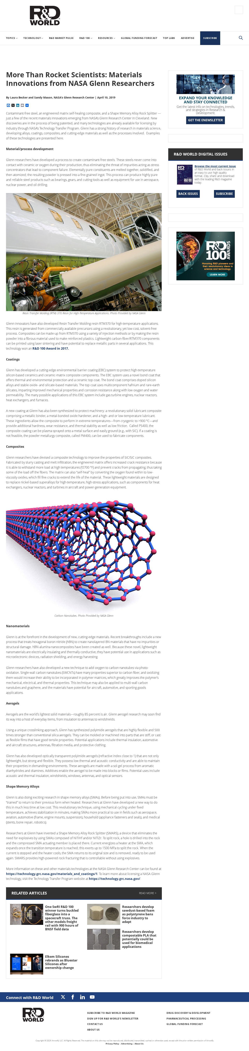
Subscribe (224, 194)
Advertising (126, 1043)
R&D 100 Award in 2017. (50, 348)
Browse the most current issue (215, 166)
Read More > (147, 893)
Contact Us (95, 1024)
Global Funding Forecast (185, 1024)
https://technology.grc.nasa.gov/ (114, 879)
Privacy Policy (112, 1043)
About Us (93, 1029)
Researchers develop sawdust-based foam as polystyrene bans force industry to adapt (138, 914)
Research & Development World (45, 15)
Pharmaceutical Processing (186, 1018)
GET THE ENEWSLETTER (205, 120)
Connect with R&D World (29, 997)
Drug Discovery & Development (188, 1013)
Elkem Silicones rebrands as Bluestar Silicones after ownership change (61, 962)
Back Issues (188, 194)
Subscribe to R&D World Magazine (111, 1013)
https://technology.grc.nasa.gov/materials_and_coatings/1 (51, 874)
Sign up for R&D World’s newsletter (113, 1018)
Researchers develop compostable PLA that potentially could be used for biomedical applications (139, 939)
